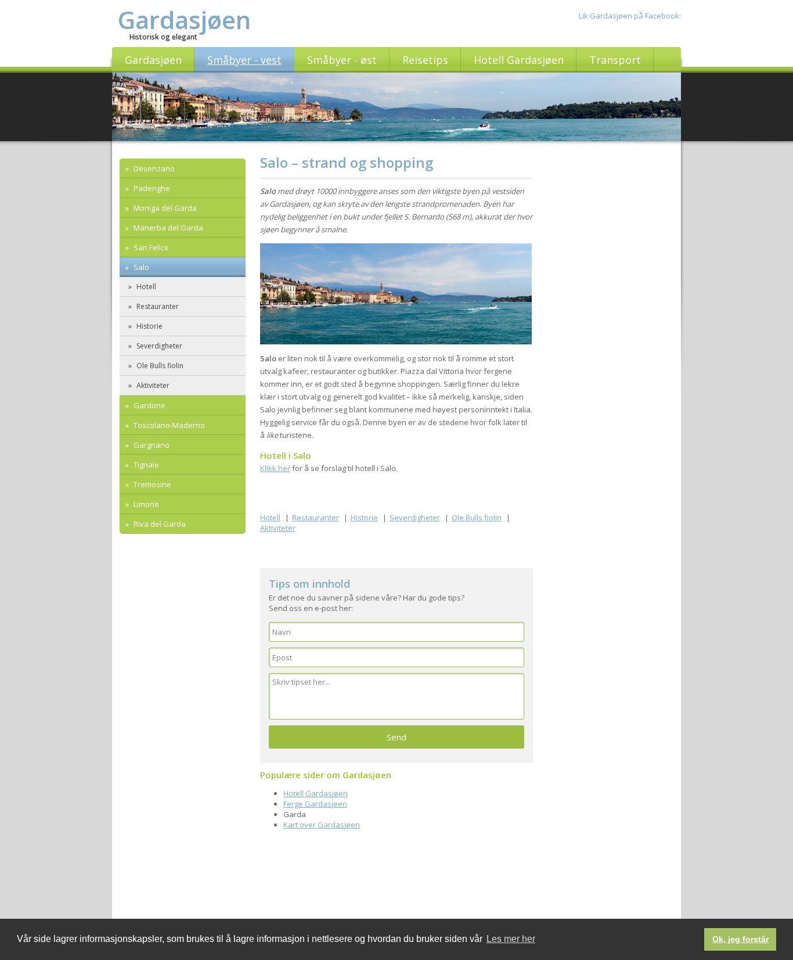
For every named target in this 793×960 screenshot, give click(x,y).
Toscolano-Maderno (168, 425)
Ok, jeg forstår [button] (740, 939)
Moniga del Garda (164, 208)
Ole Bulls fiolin (159, 366)
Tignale (145, 464)
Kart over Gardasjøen (321, 824)
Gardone (148, 405)
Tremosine (151, 484)
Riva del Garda (159, 524)
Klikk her (275, 468)
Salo (140, 267)
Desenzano (153, 168)
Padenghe (151, 188)
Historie (149, 326)
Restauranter (157, 306)
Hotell (145, 287)
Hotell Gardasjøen (315, 793)
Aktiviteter (152, 385)
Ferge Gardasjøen (315, 804)
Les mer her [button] (510, 939)
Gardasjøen (184, 19)
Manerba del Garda (167, 227)
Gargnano (151, 445)
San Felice (150, 247)
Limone (145, 504)
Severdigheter (158, 346)
